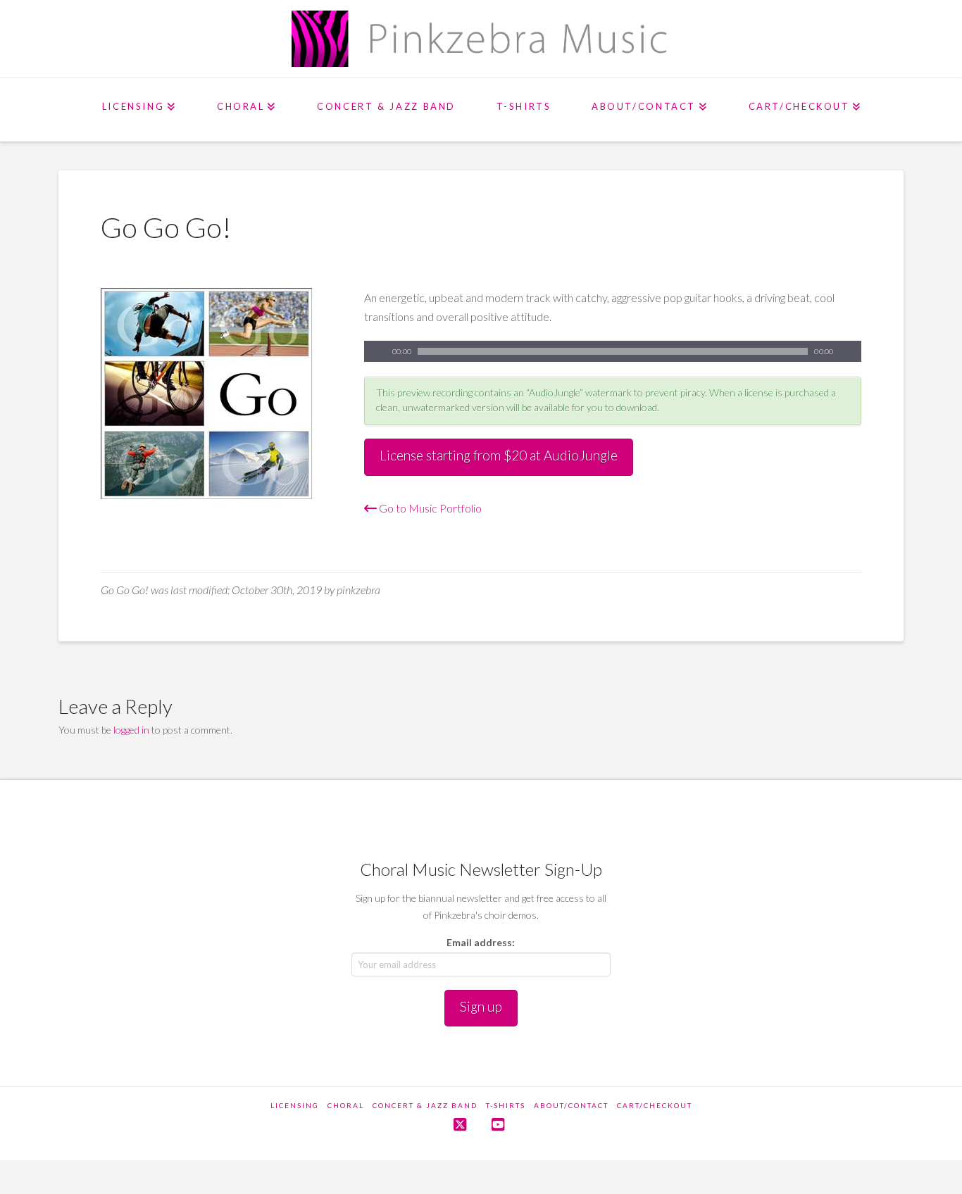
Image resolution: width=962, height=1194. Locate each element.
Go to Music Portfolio (429, 508)
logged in (131, 730)
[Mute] (850, 351)
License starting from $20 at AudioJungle (499, 455)
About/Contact (571, 1105)
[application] (612, 351)
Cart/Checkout (654, 1105)
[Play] (374, 351)
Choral (345, 1105)
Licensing (294, 1105)
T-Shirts (505, 1105)
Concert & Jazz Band (425, 1105)
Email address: (480, 942)
